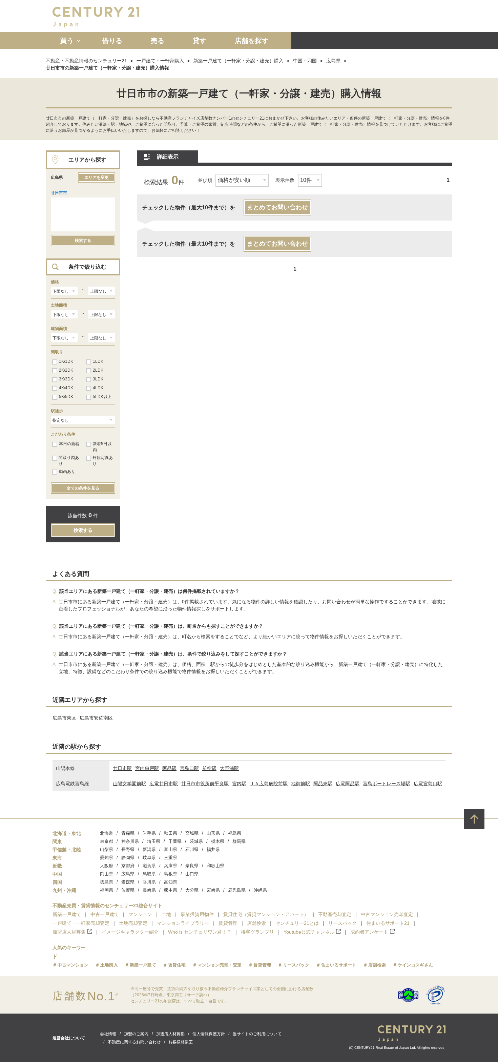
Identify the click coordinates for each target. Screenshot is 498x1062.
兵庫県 (170, 865)
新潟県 (149, 849)
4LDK (98, 388)
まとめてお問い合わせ (277, 207)
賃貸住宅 (177, 964)
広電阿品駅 (347, 783)
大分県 (192, 890)
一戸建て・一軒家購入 (160, 60)
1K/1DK (66, 361)
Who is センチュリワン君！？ (199, 932)
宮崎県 (213, 890)
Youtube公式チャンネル (309, 932)
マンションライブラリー (183, 923)
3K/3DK (66, 379)
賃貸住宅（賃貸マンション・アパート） (266, 914)
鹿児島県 (237, 890)
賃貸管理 (228, 923)
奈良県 (192, 865)
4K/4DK (66, 388)
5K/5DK (66, 396)
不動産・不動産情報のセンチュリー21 (86, 60)
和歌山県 (215, 865)
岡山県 (106, 873)
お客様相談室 (180, 1042)
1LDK (98, 361)
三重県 (170, 857)
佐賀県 (127, 890)
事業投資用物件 (197, 914)
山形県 (213, 833)
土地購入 (109, 964)
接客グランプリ (257, 932)
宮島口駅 (189, 768)
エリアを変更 (96, 177)
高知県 (170, 881)
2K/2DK (66, 370)
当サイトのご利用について (257, 1034)
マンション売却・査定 (220, 964)
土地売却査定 (133, 923)
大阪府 (106, 865)
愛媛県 (127, 881)
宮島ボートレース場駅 (386, 783)
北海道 (106, 833)
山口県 (192, 873)
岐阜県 (149, 857)
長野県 (127, 849)
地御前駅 (300, 783)
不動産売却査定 (334, 914)
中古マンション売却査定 (387, 914)
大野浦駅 (229, 768)
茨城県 (196, 841)
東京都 (106, 841)
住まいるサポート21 (388, 923)
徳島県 (106, 881)
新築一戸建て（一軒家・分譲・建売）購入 (238, 60)
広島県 (333, 60)
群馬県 (239, 841)
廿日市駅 (122, 768)
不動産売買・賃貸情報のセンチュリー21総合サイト (107, 905)
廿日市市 (59, 192)
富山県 (170, 849)
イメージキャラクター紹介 (130, 932)
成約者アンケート (369, 932)
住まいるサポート (338, 964)
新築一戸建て (67, 914)
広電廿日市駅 (163, 783)
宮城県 (192, 833)
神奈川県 (130, 841)
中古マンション (73, 964)
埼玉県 (153, 841)
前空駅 (209, 768)
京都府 (127, 865)
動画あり (67, 471)
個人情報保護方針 (208, 1034)
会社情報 (108, 1034)
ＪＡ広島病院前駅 (269, 783)
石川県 (192, 849)
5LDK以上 (102, 396)
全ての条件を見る (83, 488)
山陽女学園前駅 (129, 783)
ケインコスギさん (415, 964)
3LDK (98, 379)
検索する (83, 240)
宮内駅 (239, 783)
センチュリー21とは (297, 923)
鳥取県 (149, 873)
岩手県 (149, 833)
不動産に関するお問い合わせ (134, 1042)
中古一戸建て (104, 914)
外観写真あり (102, 460)
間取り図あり (69, 460)
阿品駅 (169, 768)
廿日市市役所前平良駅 (205, 783)
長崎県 (149, 890)
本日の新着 (69, 443)
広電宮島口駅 (428, 783)
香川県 (149, 881)
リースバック (342, 923)
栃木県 (217, 841)
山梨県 (106, 849)
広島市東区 (64, 718)
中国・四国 (305, 60)
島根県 (170, 873)
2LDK (98, 370)
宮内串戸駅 (147, 768)
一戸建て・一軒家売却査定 (81, 923)
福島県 (234, 833)
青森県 (127, 833)
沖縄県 (260, 890)
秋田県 (170, 833)
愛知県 (106, 857)
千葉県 (175, 841)
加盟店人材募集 (69, 932)
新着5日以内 (102, 446)
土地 (166, 914)
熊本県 (170, 890)
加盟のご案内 (136, 1034)
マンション (140, 914)
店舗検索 (256, 923)
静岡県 (127, 857)
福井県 (213, 849)
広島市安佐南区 (96, 718)
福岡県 (106, 890)
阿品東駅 (322, 783)
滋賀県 (149, 865)
